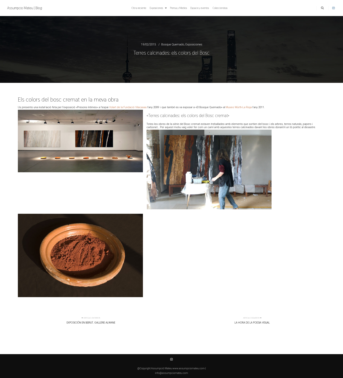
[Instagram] (333, 8)
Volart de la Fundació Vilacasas (128, 107)
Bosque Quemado (172, 44)
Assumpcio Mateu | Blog (24, 8)
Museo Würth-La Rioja (239, 107)
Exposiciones (193, 44)
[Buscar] (322, 8)
